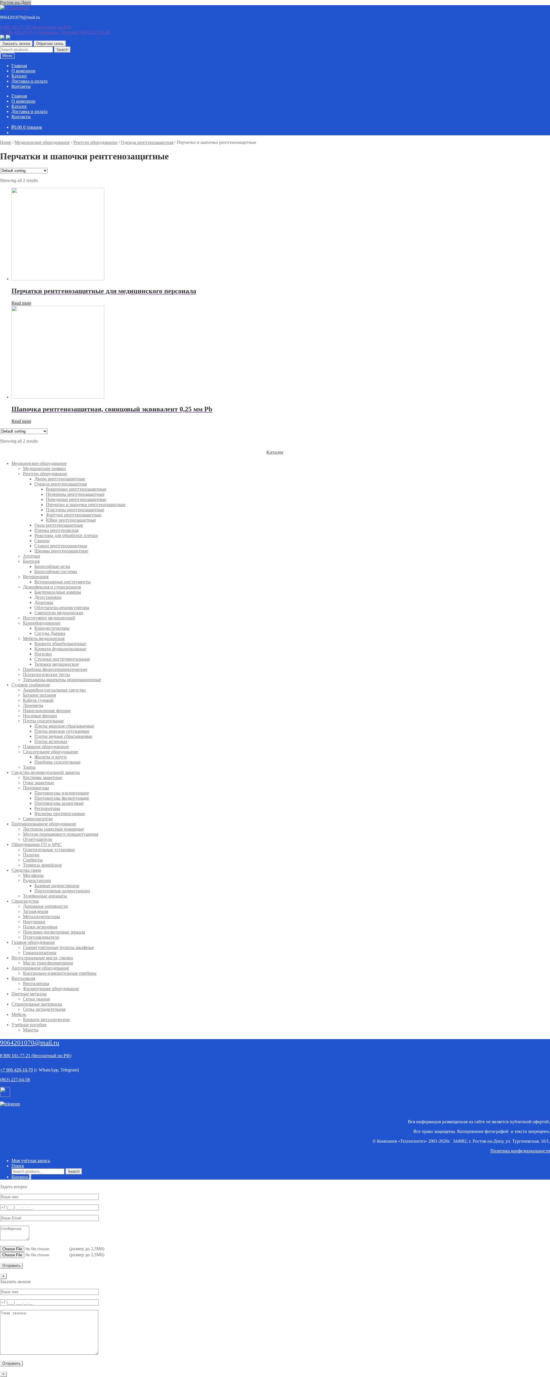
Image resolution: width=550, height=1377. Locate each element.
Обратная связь (50, 43)
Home (5, 142)
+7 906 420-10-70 (39, 32)
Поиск (17, 1165)
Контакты (21, 86)
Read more (21, 303)
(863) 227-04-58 (95, 32)
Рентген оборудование (95, 142)
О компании (23, 70)
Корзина (21, 1176)
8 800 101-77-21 (35, 27)
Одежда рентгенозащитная (147, 142)
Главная (19, 65)
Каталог (19, 76)
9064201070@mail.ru (29, 1042)
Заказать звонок (16, 43)
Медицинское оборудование (42, 142)
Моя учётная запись (30, 1160)
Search (62, 49)
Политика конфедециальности (520, 1150)
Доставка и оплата (29, 81)
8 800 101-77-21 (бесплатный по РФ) (35, 1055)
